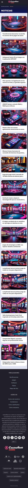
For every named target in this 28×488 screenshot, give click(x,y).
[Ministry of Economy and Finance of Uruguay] (17, 456)
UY (13, 441)
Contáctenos (14, 402)
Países (14, 385)
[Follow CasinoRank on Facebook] (4, 437)
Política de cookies (14, 485)
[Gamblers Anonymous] (15, 461)
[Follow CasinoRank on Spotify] (19, 437)
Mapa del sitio (14, 388)
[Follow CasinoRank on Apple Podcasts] (23, 437)
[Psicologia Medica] (8, 461)
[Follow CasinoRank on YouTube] (15, 437)
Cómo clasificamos (14, 405)
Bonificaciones (14, 377)
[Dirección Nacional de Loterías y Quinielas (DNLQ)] (8, 456)
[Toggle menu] (2, 2)
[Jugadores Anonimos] (23, 456)
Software (14, 383)
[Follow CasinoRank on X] (12, 437)
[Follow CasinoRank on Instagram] (8, 437)
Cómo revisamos (14, 407)
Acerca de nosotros (14, 399)
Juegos (14, 380)
